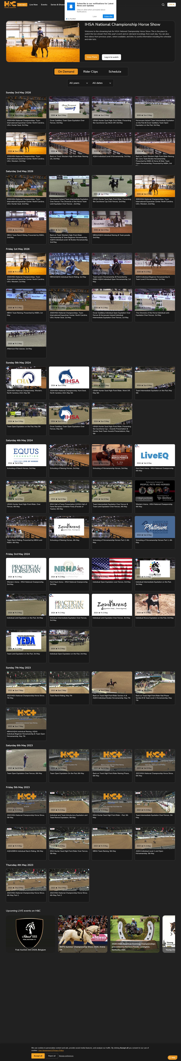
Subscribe (108, 16)
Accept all (38, 1056)
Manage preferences (66, 1056)
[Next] (171, 934)
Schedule (115, 72)
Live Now (34, 4)
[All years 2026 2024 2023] (78, 83)
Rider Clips (90, 72)
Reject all (51, 1056)
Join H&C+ (22, 5)
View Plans (92, 57)
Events (44, 4)
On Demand (66, 72)
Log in (171, 4)
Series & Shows (58, 4)
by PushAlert (72, 19)
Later (95, 16)
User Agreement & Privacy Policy (51, 1050)
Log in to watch (111, 57)
